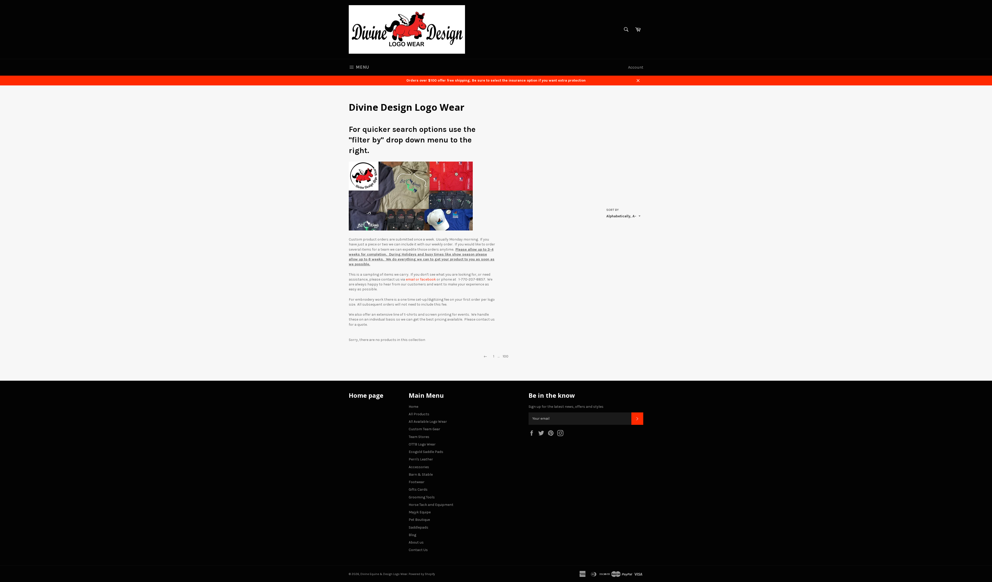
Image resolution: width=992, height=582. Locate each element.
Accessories (419, 467)
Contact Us (418, 550)
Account (635, 67)
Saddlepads (418, 527)
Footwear (416, 482)
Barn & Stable (421, 474)
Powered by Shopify (422, 574)
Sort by (612, 210)
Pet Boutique (419, 519)
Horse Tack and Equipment (431, 505)
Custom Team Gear (424, 429)
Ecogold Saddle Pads (426, 452)
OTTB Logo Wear (422, 444)
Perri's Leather (421, 459)
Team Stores (419, 437)
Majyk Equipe (420, 512)
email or (412, 279)
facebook (428, 279)
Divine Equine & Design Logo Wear (383, 574)
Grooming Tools (422, 497)
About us (416, 542)
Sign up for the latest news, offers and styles (566, 406)
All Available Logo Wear (428, 421)
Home (413, 406)
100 (505, 356)
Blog (412, 535)
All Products (419, 414)
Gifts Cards (418, 489)
